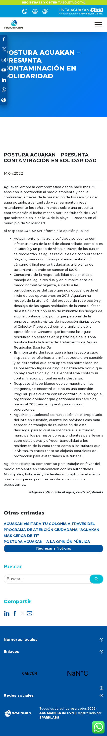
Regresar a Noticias (53, 548)
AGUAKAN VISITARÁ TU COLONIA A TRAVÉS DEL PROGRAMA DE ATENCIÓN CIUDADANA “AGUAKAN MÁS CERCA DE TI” (51, 529)
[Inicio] (14, 24)
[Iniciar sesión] (35, 12)
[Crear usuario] (45, 12)
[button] (96, 579)
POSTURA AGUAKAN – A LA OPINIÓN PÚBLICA (47, 541)
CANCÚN (53, 673)
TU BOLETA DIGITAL (53, 2)
